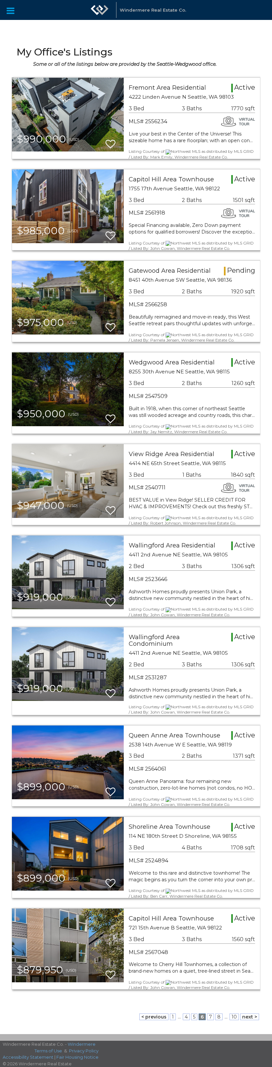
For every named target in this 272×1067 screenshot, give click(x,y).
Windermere (82, 1044)
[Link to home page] (99, 13)
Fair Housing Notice (77, 1057)
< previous (154, 1017)
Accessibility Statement (28, 1057)
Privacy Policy (84, 1050)
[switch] (110, 141)
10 (234, 1017)
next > (249, 1017)
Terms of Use (48, 1050)
